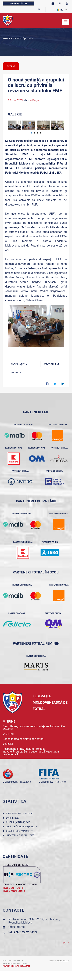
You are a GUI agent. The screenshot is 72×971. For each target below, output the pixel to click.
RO (61, 10)
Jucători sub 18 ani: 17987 (20, 835)
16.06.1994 (60, 782)
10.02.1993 (25, 782)
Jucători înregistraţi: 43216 (22, 826)
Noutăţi (21, 38)
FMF (30, 38)
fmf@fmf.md (16, 926)
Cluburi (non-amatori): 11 (20, 831)
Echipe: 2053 (13, 818)
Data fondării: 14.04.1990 (20, 813)
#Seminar (16, 372)
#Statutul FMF (51, 364)
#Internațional (19, 364)
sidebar (11, 66)
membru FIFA (46, 782)
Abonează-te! (18, 3)
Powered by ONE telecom (59, 961)
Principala (8, 38)
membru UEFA (10, 782)
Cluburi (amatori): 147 (18, 822)
